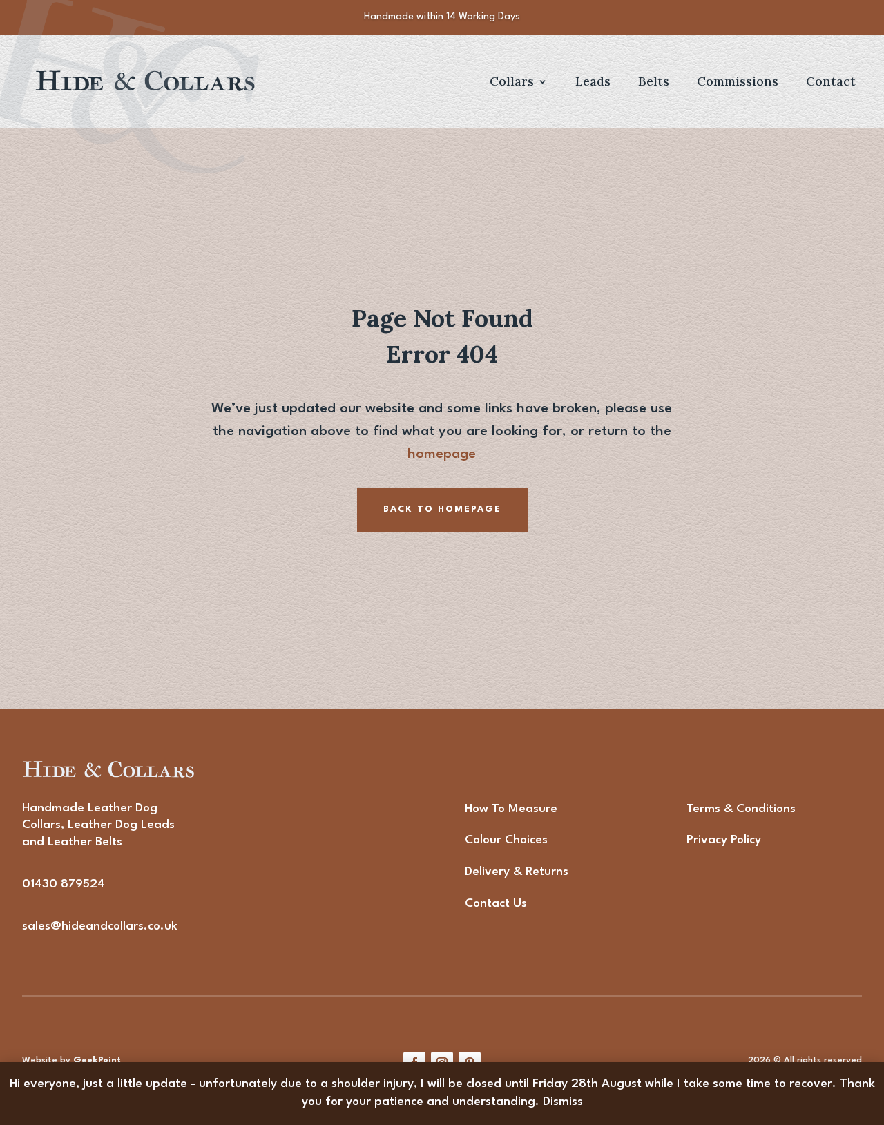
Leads (593, 82)
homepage (441, 454)
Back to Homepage (442, 509)
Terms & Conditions (741, 809)
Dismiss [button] (563, 1102)
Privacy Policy (723, 840)
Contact (831, 82)
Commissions (737, 82)
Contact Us (496, 904)
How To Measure (511, 809)
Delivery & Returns (516, 872)
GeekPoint (97, 1060)
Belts (653, 82)
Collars (512, 82)
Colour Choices (506, 840)
